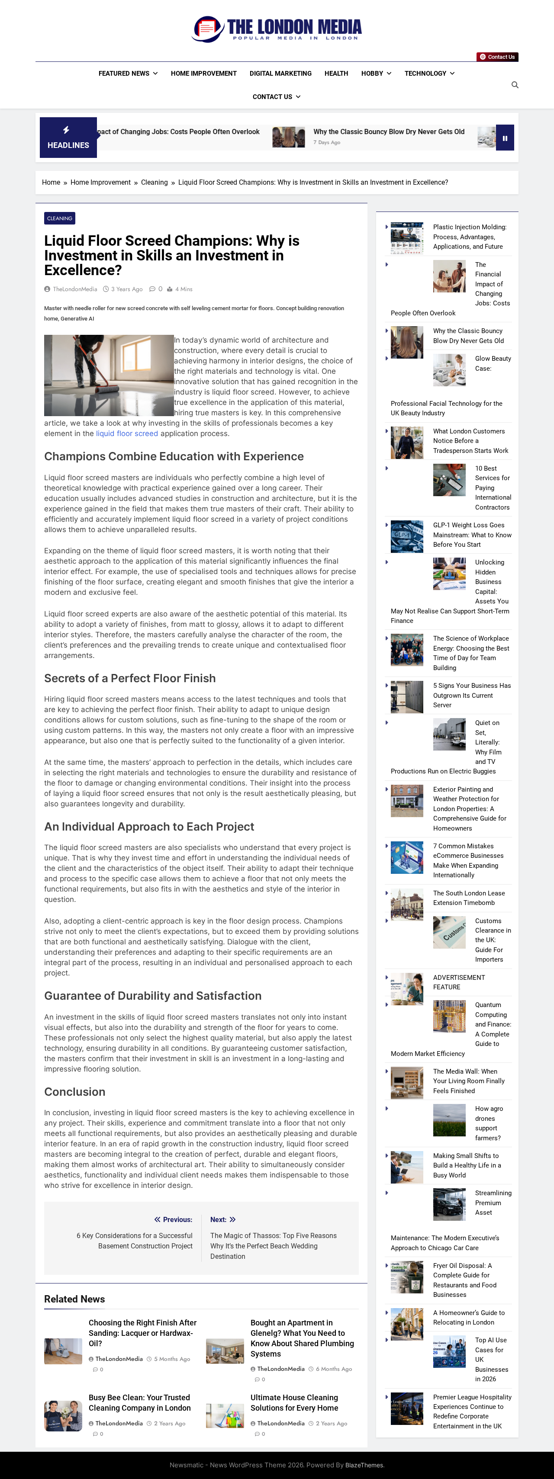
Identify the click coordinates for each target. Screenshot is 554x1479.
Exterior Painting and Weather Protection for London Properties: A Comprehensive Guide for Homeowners (469, 809)
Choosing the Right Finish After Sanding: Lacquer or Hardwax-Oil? (142, 1333)
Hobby (372, 73)
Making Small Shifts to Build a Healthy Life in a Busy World (467, 1165)
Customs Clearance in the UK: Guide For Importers (493, 940)
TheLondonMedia (75, 289)
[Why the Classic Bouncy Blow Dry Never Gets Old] (240, 137)
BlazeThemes (364, 1465)
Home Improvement (204, 73)
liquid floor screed (127, 433)
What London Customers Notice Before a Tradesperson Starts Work (471, 441)
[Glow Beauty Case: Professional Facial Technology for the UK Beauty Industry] (445, 137)
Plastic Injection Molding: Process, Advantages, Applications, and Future (470, 236)
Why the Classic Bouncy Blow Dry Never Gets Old (340, 132)
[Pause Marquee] (505, 138)
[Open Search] (515, 84)
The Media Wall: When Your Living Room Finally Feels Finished (469, 1081)
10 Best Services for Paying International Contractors (493, 488)
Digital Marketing (281, 73)
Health (336, 73)
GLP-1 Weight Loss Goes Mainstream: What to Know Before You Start (472, 535)
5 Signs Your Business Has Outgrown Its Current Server (472, 695)
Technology (425, 73)
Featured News (124, 73)
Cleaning (59, 218)
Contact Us (272, 97)
